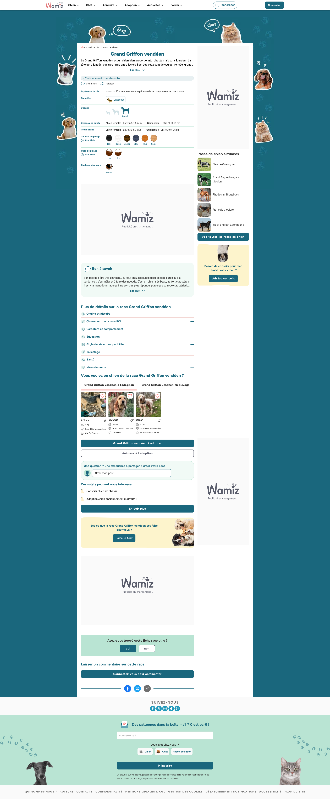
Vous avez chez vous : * (165, 744)
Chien (97, 47)
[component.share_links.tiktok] (171, 708)
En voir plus (137, 508)
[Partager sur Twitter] (137, 688)
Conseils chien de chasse (102, 491)
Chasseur (119, 99)
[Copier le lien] (147, 688)
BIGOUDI (113, 420)
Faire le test (124, 538)
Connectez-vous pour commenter (137, 674)
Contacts (84, 791)
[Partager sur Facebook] (127, 688)
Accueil (88, 47)
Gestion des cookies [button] (185, 791)
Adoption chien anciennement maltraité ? (111, 499)
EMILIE (85, 420)
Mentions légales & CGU (145, 791)
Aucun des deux (182, 751)
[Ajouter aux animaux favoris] (102, 396)
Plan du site (294, 791)
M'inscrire (165, 765)
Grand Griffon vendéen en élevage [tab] (166, 385)
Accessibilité (270, 791)
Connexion (274, 5)
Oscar (139, 420)
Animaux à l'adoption (137, 453)
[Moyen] (115, 113)
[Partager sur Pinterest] (177, 708)
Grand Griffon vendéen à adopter (137, 443)
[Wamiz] (54, 5)
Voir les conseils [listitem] (223, 278)
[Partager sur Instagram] (165, 708)
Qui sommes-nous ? (41, 791)
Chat (165, 751)
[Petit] (108, 114)
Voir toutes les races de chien (223, 237)
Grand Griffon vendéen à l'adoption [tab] (109, 385)
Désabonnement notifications (231, 791)
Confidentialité (109, 791)
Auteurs (67, 791)
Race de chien (110, 47)
